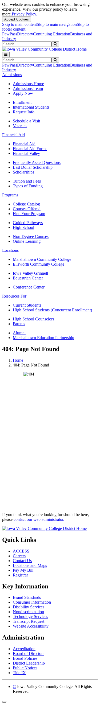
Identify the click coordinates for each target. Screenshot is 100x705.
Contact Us (22, 560)
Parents (19, 323)
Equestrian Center (28, 278)
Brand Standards (27, 597)
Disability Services (28, 607)
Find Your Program (29, 213)
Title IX (19, 672)
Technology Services (30, 616)
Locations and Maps (30, 565)
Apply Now (23, 93)
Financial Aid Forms (30, 148)
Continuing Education (51, 34)
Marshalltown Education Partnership (43, 337)
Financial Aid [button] (13, 135)
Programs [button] (10, 195)
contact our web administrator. (39, 519)
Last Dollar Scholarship (33, 167)
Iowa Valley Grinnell (30, 273)
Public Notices (25, 668)
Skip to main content (19, 24)
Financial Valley (26, 153)
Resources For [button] (14, 296)
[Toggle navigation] (6, 54)
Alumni (19, 333)
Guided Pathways (28, 222)
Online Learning (27, 241)
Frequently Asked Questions (37, 162)
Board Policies (25, 658)
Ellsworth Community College (38, 264)
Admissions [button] (12, 74)
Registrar (20, 575)
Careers (19, 556)
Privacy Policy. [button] (24, 14)
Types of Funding (28, 186)
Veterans (20, 125)
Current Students (27, 305)
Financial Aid (24, 144)
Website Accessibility (31, 626)
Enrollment (22, 102)
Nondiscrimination (28, 611)
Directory (25, 34)
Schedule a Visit (26, 121)
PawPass (9, 34)
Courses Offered (27, 209)
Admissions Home (28, 83)
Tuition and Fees (27, 181)
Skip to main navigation (57, 24)
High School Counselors (33, 319)
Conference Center (29, 287)
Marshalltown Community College (42, 259)
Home (18, 360)
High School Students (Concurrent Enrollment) (52, 310)
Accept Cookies (16, 19)
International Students (31, 107)
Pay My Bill (23, 570)
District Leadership (29, 663)
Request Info (23, 112)
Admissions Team (28, 88)
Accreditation (24, 648)
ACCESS (21, 551)
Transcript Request (28, 621)
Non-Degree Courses (31, 236)
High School (23, 227)
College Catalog (26, 204)
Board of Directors (28, 653)
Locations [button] (10, 250)
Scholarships (23, 172)
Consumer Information (32, 602)
